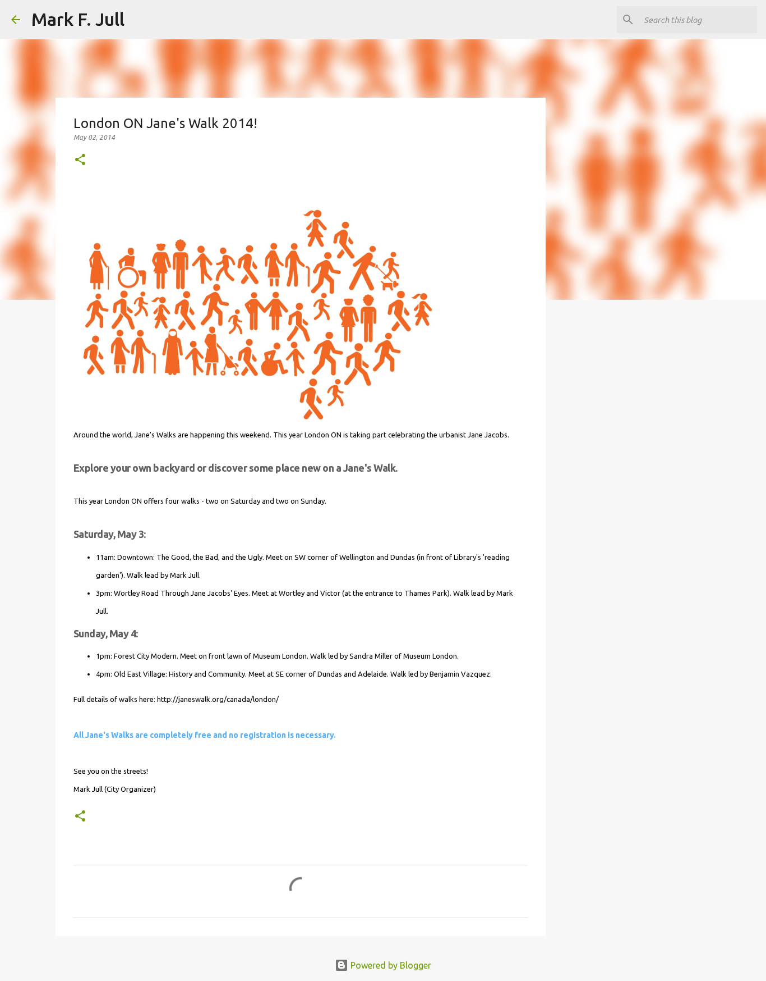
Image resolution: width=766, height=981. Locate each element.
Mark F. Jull (77, 19)
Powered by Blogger (389, 965)
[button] (80, 160)
